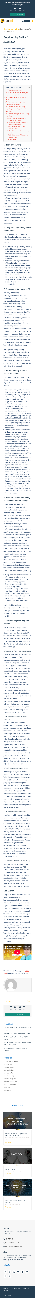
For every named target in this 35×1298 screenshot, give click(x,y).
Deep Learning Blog (13, 29)
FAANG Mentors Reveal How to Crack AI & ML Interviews (16, 1038)
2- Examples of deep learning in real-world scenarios (17, 94)
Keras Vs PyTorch (10, 1169)
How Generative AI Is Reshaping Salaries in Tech (17, 1033)
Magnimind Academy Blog (10, 1082)
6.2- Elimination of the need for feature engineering (19, 123)
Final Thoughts (11, 139)
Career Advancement (9, 1067)
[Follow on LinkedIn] (22, 1272)
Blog (5, 29)
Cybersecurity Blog (9, 1070)
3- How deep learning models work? (16, 98)
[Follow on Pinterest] (9, 1276)
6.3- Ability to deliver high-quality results (17, 128)
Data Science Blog (8, 1073)
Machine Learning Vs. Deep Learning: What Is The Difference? (16, 1134)
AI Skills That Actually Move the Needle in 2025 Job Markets (17, 1029)
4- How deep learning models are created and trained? (17, 103)
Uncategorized (7, 1090)
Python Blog (7, 1087)
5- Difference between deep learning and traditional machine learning (17, 109)
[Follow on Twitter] (9, 1272)
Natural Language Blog (10, 1084)
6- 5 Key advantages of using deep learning (17, 115)
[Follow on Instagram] (14, 1272)
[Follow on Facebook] (5, 1272)
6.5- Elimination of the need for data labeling (19, 136)
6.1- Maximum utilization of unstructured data (17, 119)
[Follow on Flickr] (27, 1272)
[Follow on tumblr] (5, 1276)
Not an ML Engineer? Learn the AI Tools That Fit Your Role (16, 1049)
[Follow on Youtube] (18, 1272)
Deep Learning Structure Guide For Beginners (15, 1201)
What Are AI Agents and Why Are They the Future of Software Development (17, 1044)
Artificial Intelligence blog (11, 1061)
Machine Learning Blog (10, 1079)
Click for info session (17, 14)
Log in (28, 21)
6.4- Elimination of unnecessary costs (19, 132)
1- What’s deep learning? (14, 90)
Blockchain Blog (8, 1064)
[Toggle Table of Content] (28, 87)
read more (8, 1142)
